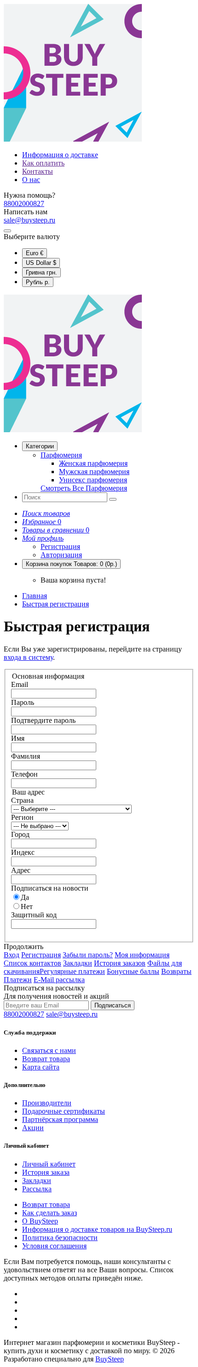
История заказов (120, 963)
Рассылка (37, 1189)
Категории (40, 446)
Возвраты (176, 971)
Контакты (37, 171)
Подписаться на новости (49, 888)
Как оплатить (43, 163)
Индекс (23, 852)
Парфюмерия (61, 455)
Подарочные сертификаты (63, 1111)
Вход (11, 955)
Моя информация (142, 955)
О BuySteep (40, 1221)
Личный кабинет (49, 1164)
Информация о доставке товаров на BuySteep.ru (97, 1229)
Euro (34, 253)
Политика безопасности (60, 1237)
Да (25, 897)
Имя (17, 738)
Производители (46, 1103)
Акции (33, 1128)
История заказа (46, 1172)
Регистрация (60, 546)
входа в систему (28, 657)
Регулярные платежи (72, 971)
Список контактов (32, 963)
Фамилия (25, 756)
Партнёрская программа (60, 1119)
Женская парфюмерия (93, 463)
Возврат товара (46, 1059)
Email (19, 684)
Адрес (20, 870)
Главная (34, 596)
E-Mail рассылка (59, 980)
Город (20, 834)
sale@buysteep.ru (29, 220)
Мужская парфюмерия (94, 471)
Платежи (18, 980)
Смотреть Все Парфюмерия (84, 488)
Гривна (41, 272)
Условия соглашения (54, 1246)
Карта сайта (40, 1067)
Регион (22, 817)
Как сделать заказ (49, 1213)
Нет (27, 906)
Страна (22, 800)
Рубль (38, 282)
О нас (31, 179)
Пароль (22, 702)
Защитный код (34, 915)
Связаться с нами (49, 1050)
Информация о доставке (60, 155)
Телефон (24, 774)
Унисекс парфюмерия (93, 480)
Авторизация (61, 555)
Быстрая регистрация (55, 604)
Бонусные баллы (133, 971)
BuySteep (109, 1359)
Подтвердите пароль (43, 720)
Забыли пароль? (88, 955)
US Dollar (41, 262)
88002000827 (24, 203)
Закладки (77, 963)
